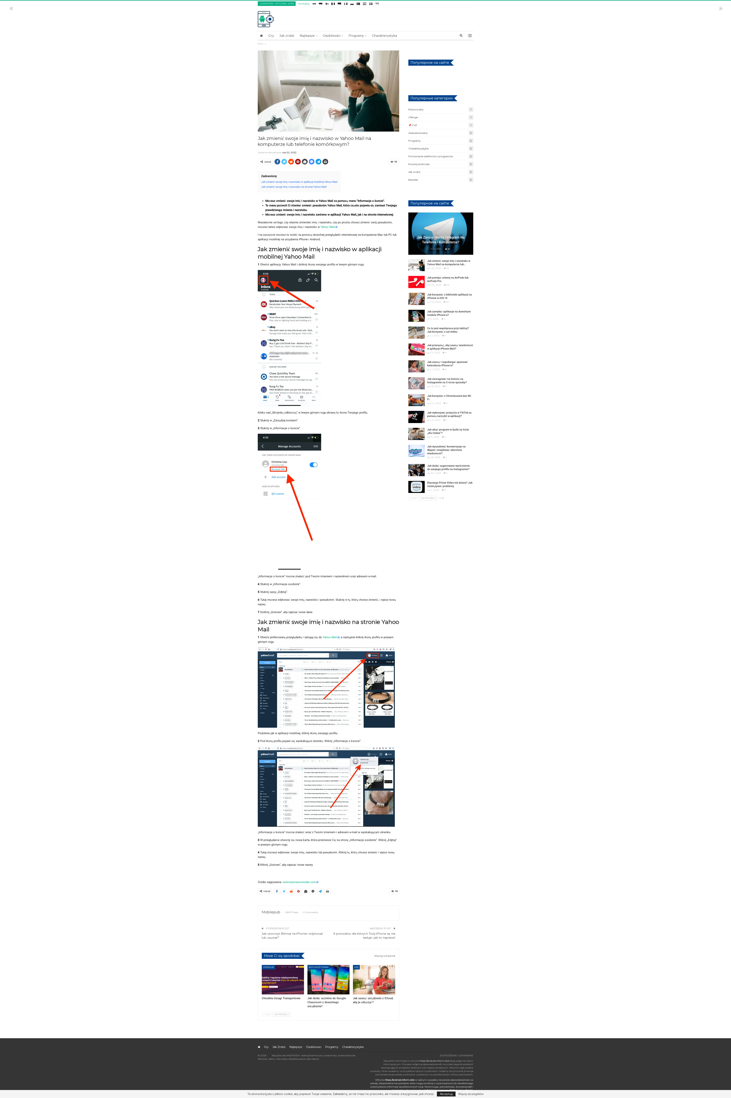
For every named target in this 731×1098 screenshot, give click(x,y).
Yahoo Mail (328, 227)
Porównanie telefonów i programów (430, 156)
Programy (356, 36)
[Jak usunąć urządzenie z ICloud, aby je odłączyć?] (374, 979)
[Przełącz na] (314, 3)
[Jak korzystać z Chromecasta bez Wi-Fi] (416, 400)
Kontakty (304, 3)
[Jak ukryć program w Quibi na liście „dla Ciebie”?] (416, 434)
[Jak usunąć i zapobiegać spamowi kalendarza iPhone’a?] (416, 366)
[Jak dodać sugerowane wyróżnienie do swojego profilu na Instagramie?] (416, 470)
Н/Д (356, 967)
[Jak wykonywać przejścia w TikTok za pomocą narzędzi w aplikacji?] (416, 417)
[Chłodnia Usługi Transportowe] (283, 979)
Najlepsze (307, 36)
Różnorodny (415, 109)
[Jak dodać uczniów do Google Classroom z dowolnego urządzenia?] (328, 979)
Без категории (318, 967)
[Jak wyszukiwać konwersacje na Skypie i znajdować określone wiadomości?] (416, 451)
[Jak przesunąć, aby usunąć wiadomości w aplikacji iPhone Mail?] (416, 349)
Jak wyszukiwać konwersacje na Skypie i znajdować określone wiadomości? (446, 450)
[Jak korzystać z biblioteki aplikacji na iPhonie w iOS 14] (416, 299)
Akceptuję (446, 1094)
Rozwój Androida (418, 164)
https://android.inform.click (434, 1060)
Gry (271, 36)
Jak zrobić (286, 36)
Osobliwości (331, 36)
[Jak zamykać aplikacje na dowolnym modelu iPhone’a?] (416, 316)
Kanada (413, 179)
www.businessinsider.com (299, 882)
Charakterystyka (384, 36)
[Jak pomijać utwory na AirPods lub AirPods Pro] (416, 282)
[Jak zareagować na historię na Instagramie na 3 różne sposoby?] (416, 383)
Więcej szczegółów (471, 1094)
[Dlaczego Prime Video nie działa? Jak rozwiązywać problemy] (416, 487)
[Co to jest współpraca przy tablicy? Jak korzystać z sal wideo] (416, 333)
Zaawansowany (418, 132)
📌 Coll (412, 125)
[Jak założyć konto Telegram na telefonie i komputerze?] (441, 233)
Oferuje (268, 967)
